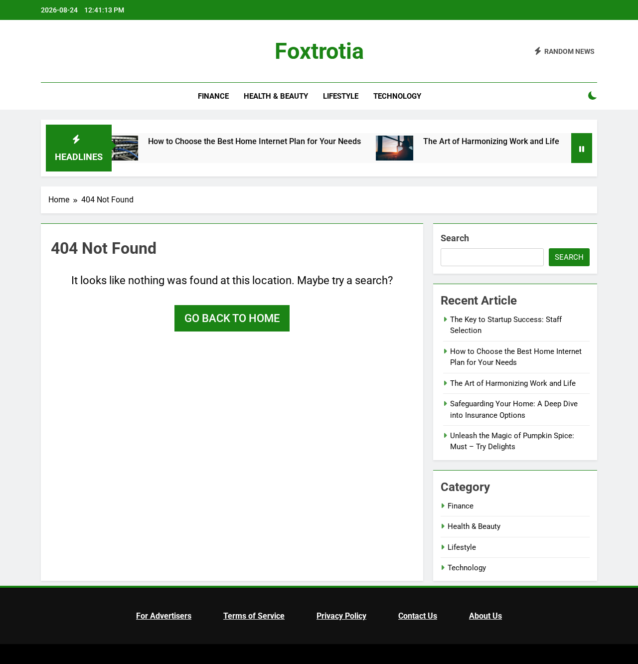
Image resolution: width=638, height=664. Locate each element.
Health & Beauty (276, 96)
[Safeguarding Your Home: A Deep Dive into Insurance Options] (568, 148)
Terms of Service (254, 616)
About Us (485, 616)
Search (455, 238)
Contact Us (417, 616)
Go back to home (232, 318)
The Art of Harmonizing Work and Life (466, 141)
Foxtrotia (319, 51)
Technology (397, 96)
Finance (213, 96)
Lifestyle (340, 96)
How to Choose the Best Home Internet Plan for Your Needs (229, 141)
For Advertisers (163, 616)
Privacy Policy (341, 616)
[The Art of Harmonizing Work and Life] (369, 148)
